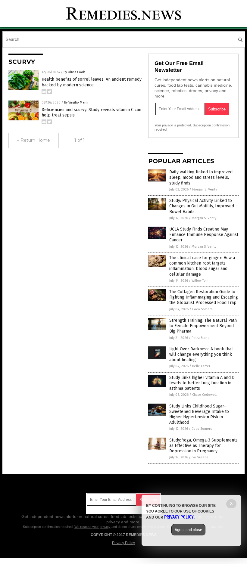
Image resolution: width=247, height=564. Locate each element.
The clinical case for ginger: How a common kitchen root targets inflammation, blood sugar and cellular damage (202, 266)
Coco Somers (202, 309)
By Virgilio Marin (76, 102)
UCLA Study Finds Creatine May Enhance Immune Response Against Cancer (203, 235)
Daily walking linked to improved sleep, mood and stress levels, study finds (201, 177)
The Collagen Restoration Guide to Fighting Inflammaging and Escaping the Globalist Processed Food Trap (203, 297)
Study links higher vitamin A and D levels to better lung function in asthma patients (202, 383)
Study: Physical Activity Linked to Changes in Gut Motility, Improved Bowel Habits (201, 206)
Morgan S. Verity (204, 189)
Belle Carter (201, 366)
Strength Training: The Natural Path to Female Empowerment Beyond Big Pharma (203, 326)
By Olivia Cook (74, 72)
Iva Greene (200, 457)
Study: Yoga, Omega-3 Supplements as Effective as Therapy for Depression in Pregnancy (203, 446)
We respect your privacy (92, 526)
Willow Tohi (200, 281)
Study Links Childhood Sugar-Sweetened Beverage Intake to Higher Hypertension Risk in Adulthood (199, 414)
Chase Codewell (204, 395)
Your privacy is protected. (173, 125)
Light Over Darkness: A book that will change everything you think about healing (201, 354)
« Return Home (33, 140)
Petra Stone (201, 338)
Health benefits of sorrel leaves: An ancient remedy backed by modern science (92, 82)
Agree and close (188, 529)
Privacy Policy (123, 543)
